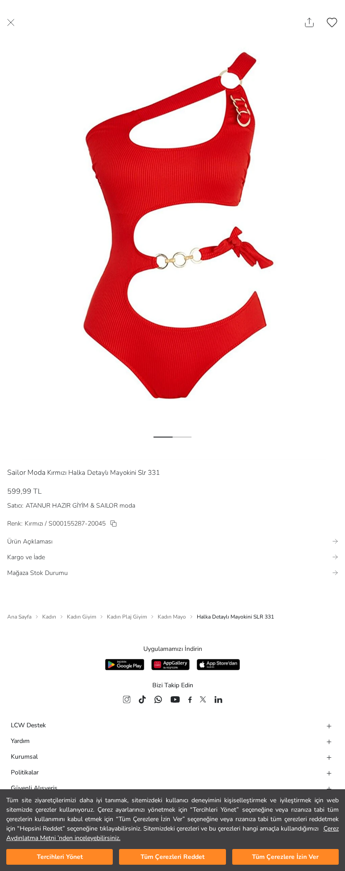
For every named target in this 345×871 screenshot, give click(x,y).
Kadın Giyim (81, 616)
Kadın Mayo (172, 616)
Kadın (49, 616)
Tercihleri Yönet (60, 857)
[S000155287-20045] (113, 523)
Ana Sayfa (19, 616)
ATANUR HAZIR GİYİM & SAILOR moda (80, 505)
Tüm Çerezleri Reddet (172, 857)
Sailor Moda (26, 473)
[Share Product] (309, 22)
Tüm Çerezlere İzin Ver (285, 857)
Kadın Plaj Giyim (127, 616)
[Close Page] (10, 22)
